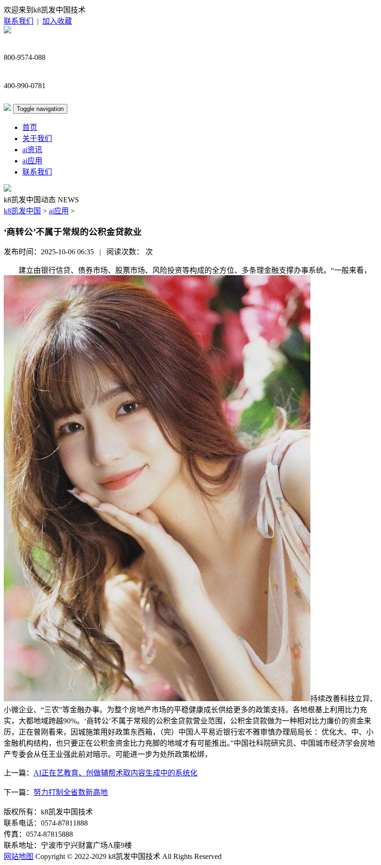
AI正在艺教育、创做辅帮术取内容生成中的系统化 (115, 773)
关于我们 (37, 138)
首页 (29, 127)
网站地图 (18, 856)
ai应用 (32, 161)
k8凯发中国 (22, 211)
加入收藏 (57, 21)
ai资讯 (32, 150)
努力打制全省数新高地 (70, 792)
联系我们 (18, 21)
